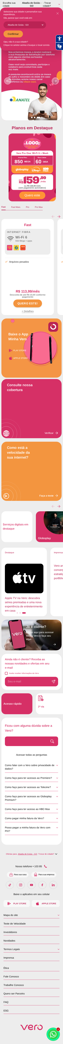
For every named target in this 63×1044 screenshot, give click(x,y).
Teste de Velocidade (15, 923)
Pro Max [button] (39, 207)
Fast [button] (3, 207)
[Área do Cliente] (41, 643)
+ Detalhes (28, 311)
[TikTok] (10, 885)
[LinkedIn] (53, 885)
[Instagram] (20, 885)
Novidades (9, 940)
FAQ (6, 1002)
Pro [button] (27, 207)
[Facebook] (42, 885)
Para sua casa (20, 874)
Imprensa (9, 957)
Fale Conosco (11, 976)
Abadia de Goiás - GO (31, 4)
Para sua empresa (46, 874)
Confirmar (13, 34)
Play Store (19, 350)
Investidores (10, 932)
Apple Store (20, 358)
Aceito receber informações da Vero (24, 673)
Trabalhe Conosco (14, 985)
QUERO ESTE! (28, 303)
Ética (6, 968)
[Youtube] (31, 885)
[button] (59, 216)
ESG (6, 1010)
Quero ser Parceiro (14, 993)
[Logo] (31, 1027)
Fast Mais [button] (15, 207)
